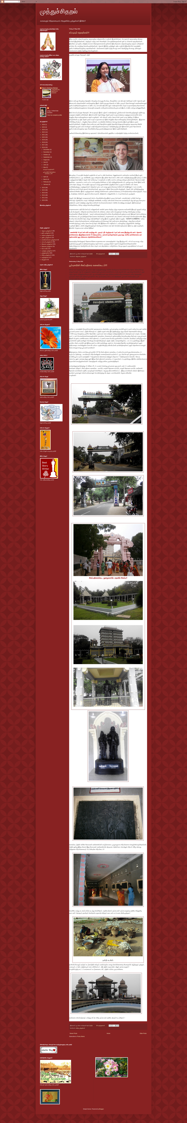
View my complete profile (54, 115)
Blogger (101, 1109)
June (45, 164)
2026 (43, 124)
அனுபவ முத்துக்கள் (47, 231)
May (44, 167)
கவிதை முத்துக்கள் (47, 235)
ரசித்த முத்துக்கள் (80, 1028)
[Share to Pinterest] (118, 254)
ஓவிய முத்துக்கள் (46, 233)
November (46, 152)
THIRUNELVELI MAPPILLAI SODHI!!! (56, 91)
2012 (43, 195)
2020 (43, 137)
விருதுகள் (44, 259)
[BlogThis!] (112, 254)
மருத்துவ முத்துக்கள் (47, 251)
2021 (43, 134)
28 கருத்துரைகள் (100, 1025)
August (45, 160)
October (45, 154)
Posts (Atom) (81, 1036)
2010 (43, 200)
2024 (43, 127)
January (45, 184)
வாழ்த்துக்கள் (45, 257)
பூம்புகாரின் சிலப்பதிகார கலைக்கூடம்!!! (88, 265)
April (44, 177)
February (46, 182)
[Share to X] (114, 254)
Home (108, 1033)
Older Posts (143, 1033)
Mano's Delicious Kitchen (50, 88)
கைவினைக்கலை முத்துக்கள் (49, 240)
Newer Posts (73, 1033)
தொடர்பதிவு (45, 248)
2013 (43, 192)
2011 (43, 197)
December (46, 149)
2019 (43, 139)
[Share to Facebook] (116, 254)
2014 (43, 190)
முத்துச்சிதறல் (59, 11)
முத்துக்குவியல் (46, 253)
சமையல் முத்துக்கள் (47, 242)
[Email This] (110, 254)
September (46, 157)
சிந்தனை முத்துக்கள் (81, 256)
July (44, 162)
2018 (43, 142)
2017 (43, 145)
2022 (43, 132)
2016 (43, 147)
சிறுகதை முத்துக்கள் (47, 246)
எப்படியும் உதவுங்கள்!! (79, 32)
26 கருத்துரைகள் (100, 253)
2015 (43, 187)
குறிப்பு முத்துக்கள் (46, 237)
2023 (43, 129)
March (45, 179)
